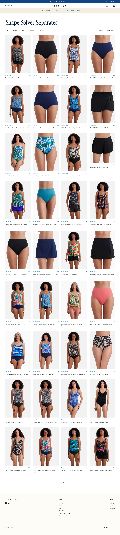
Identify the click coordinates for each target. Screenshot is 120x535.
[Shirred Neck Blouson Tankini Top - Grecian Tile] (18, 104)
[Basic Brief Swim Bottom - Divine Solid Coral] (102, 300)
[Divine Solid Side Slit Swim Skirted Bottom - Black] (102, 250)
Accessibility (62, 511)
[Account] (106, 6)
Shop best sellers (67, 1)
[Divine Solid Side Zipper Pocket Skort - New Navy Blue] (46, 250)
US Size (6, 30)
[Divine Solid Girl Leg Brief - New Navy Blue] (46, 104)
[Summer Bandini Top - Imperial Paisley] (18, 152)
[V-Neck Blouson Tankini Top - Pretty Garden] (102, 446)
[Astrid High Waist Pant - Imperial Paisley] (46, 152)
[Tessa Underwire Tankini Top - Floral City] (74, 398)
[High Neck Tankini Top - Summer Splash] (18, 300)
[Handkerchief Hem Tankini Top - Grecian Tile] (46, 300)
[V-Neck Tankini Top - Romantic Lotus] (74, 54)
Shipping (112, 503)
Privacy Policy (112, 527)
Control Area (32, 30)
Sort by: (109, 30)
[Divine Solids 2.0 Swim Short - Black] (102, 148)
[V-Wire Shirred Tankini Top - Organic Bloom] (74, 104)
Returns (111, 505)
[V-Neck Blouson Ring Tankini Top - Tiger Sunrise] (18, 350)
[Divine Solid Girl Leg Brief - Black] (46, 54)
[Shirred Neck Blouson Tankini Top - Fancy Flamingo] (74, 300)
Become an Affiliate (63, 516)
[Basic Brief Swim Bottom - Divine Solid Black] (18, 250)
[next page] (67, 482)
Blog (60, 508)
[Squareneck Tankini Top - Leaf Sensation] (74, 446)
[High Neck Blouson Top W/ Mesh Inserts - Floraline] (74, 200)
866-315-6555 (105, 527)
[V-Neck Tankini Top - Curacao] (74, 250)
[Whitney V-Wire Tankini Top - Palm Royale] (18, 446)
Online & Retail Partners (64, 513)
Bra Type (42, 30)
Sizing (60, 505)
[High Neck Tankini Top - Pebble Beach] (18, 398)
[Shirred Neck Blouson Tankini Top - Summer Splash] (46, 446)
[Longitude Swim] (60, 5)
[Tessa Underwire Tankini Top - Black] (102, 398)
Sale (78, 10)
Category (15, 30)
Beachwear (58, 10)
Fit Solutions (69, 10)
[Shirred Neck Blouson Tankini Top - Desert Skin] (74, 350)
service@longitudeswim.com (94, 527)
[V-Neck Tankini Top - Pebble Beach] (18, 54)
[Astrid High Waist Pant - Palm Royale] (102, 350)
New (41, 10)
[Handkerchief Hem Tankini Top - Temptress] (102, 200)
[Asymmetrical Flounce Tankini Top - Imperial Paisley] (18, 200)
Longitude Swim (11, 527)
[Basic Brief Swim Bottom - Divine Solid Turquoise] (46, 200)
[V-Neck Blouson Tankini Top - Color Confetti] (46, 350)
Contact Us (112, 508)
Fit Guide (61, 503)
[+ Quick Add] (28, 37)
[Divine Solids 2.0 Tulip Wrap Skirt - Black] (102, 104)
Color (23, 30)
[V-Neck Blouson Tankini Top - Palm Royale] (74, 152)
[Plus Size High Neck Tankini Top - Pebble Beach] (46, 398)
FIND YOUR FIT (8, 5)
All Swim (49, 10)
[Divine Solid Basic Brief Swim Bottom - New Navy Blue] (102, 54)
